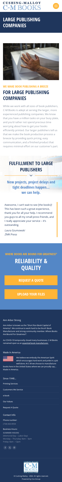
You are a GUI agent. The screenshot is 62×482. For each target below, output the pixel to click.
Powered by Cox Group (31, 479)
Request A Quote (10, 407)
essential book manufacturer (35, 343)
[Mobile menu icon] (56, 6)
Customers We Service (13, 389)
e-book (6, 395)
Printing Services (10, 383)
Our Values (8, 401)
